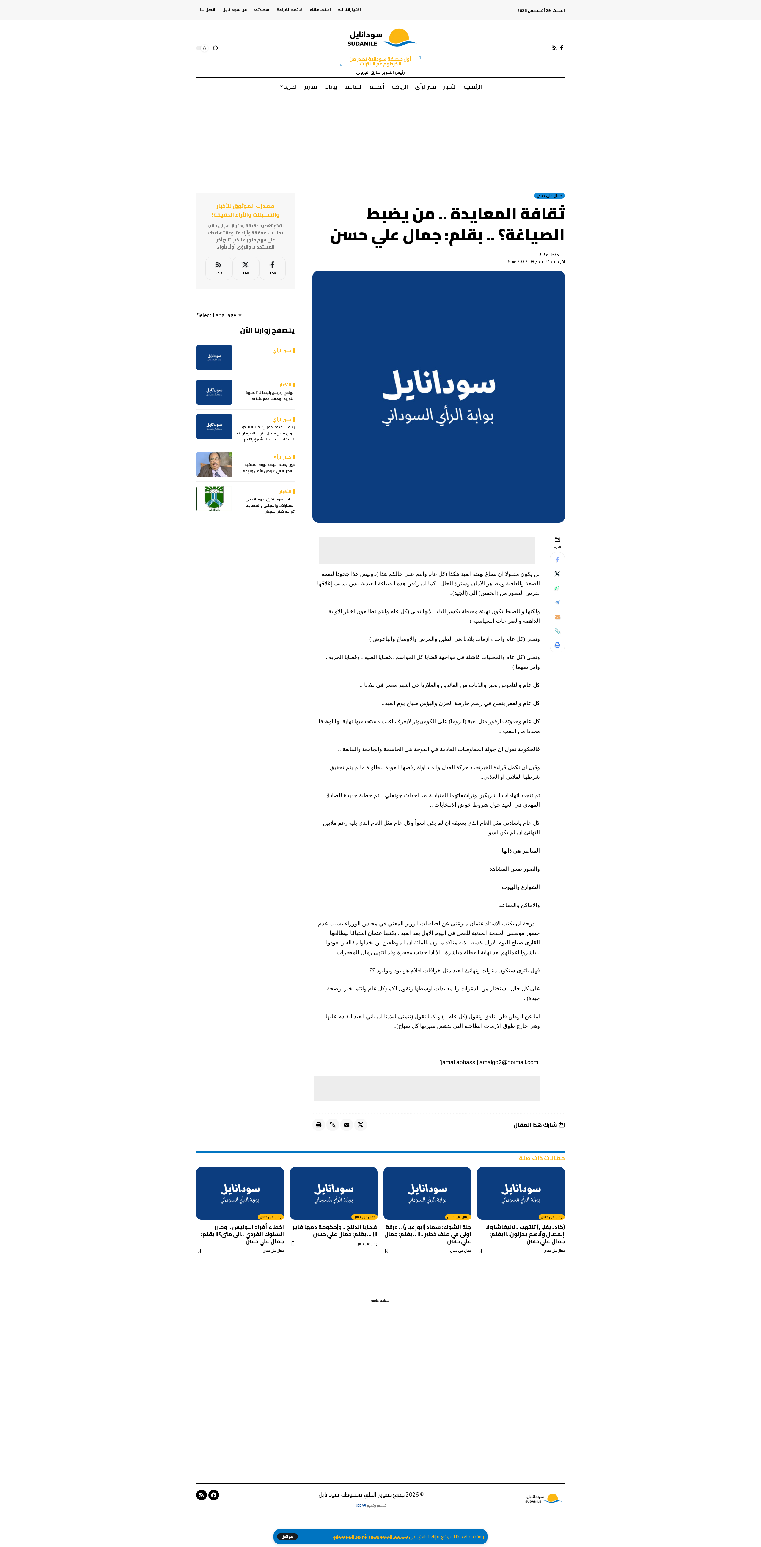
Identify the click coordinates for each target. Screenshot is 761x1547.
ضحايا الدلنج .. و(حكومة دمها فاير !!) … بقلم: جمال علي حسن (335, 1230)
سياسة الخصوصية (389, 1536)
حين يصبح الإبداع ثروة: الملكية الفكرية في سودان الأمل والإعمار (267, 468)
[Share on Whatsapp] (557, 588)
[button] (287, 1536)
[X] (245, 268)
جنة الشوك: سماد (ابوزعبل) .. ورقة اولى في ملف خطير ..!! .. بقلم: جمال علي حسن (427, 1234)
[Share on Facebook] (557, 560)
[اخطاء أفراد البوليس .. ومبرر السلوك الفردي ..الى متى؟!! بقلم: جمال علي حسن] (240, 1193)
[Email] (557, 617)
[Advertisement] (380, 139)
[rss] (218, 268)
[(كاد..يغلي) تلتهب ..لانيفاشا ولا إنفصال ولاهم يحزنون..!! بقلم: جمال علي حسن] (521, 1193)
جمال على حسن (549, 196)
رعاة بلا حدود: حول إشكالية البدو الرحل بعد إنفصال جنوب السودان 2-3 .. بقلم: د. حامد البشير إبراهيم (266, 433)
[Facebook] (562, 48)
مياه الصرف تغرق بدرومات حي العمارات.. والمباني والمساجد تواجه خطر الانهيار (270, 506)
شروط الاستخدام (350, 1536)
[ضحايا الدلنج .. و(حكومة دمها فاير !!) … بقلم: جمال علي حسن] (334, 1193)
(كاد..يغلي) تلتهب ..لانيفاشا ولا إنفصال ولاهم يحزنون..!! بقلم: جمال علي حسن (525, 1234)
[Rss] (555, 48)
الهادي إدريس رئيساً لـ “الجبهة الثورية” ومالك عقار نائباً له (270, 396)
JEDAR (361, 1505)
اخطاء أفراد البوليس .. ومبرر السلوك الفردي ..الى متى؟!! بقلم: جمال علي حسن (242, 1234)
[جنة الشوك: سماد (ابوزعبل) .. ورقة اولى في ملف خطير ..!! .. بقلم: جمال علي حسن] (427, 1193)
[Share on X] (557, 574)
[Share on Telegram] (557, 602)
